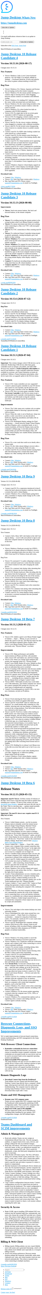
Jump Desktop (18, 17)
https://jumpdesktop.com (14, 23)
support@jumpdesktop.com (14, 183)
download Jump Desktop (9, 804)
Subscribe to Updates (8, 27)
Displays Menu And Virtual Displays (21, 841)
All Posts (8, 1272)
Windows (18, 177)
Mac (12, 177)
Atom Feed (22, 45)
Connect (7, 1283)
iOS (6, 1279)
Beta (6, 1285)
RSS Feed (15, 45)
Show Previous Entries (8, 1266)
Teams (7, 1275)
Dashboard (8, 1274)
